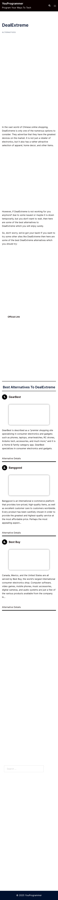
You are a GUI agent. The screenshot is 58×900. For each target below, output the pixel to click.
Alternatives (9, 32)
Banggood (15, 467)
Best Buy (14, 542)
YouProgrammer (12, 3)
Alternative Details (11, 458)
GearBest (15, 397)
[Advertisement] (29, 95)
